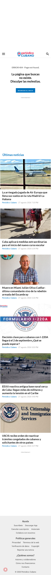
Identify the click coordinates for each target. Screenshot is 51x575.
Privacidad (16, 542)
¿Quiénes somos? (25, 555)
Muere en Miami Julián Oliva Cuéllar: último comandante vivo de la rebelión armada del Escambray (24, 291)
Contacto (25, 567)
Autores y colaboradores (25, 559)
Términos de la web (31, 542)
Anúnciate (35, 529)
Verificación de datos (20, 546)
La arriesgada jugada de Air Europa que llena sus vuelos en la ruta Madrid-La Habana (24, 196)
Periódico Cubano (9, 203)
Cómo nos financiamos (25, 563)
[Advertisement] (25, 25)
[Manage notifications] (5, 570)
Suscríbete (18, 525)
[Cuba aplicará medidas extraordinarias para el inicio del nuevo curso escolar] (25, 224)
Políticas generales (25, 538)
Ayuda (25, 521)
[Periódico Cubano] (25, 54)
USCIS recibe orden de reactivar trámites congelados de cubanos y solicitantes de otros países (21, 439)
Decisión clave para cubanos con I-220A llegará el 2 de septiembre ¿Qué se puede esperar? (25, 340)
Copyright (35, 546)
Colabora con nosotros (25, 533)
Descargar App (31, 525)
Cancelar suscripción (20, 529)
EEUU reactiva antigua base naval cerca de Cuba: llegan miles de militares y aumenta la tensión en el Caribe (25, 390)
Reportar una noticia (25, 550)
